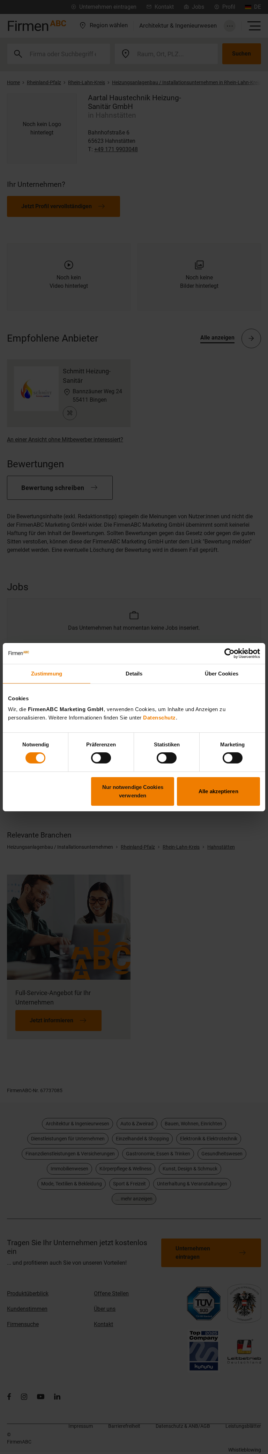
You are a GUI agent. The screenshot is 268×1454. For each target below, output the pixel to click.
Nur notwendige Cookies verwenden (132, 791)
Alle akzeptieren (218, 791)
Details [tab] (134, 673)
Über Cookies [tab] (221, 673)
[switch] (101, 757)
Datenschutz (159, 718)
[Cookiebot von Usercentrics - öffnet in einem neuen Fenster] (229, 653)
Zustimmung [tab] (46, 673)
